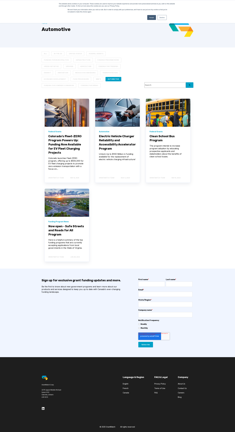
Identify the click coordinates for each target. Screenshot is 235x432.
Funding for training (108, 66)
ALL (45, 54)
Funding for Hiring (89, 85)
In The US (58, 54)
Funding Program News (108, 60)
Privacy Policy (160, 384)
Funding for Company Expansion (59, 85)
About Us (181, 384)
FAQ (156, 393)
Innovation (63, 73)
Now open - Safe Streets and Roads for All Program (66, 230)
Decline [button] (162, 17)
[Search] (189, 85)
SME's (98, 79)
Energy (47, 73)
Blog (180, 397)
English (125, 384)
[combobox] (165, 85)
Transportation (110, 73)
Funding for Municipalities (56, 60)
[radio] (165, 324)
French (125, 388)
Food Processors (81, 79)
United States (75, 54)
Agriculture (86, 66)
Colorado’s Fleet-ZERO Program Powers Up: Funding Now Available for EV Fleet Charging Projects (65, 144)
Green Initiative (51, 66)
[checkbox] (165, 326)
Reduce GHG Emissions (85, 73)
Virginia (69, 66)
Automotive (113, 79)
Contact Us (182, 388)
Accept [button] (151, 17)
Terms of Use (159, 388)
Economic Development (55, 79)
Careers (181, 393)
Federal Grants (96, 54)
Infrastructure (83, 60)
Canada (126, 393)
